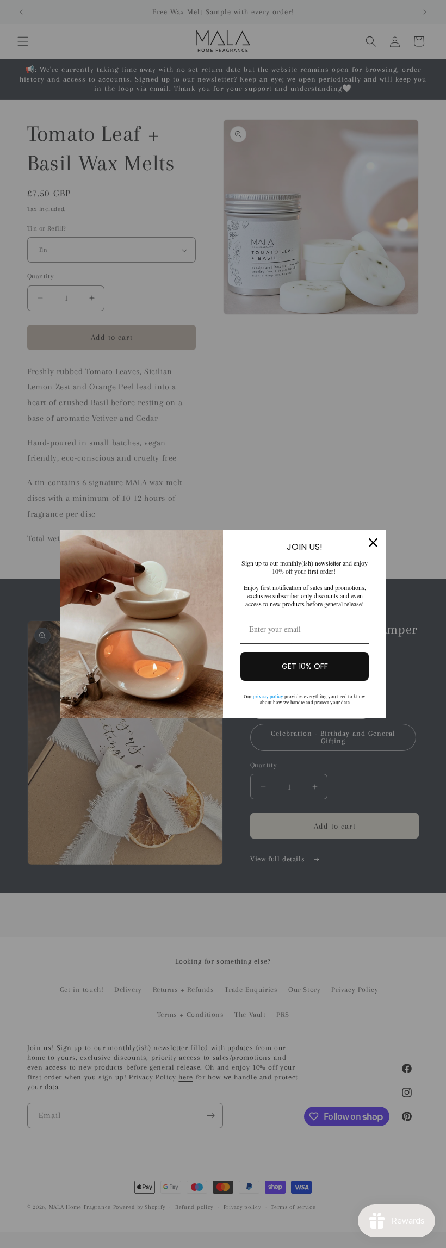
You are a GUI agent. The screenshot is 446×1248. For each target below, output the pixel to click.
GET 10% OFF (305, 666)
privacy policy (268, 696)
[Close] (373, 543)
